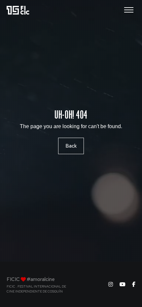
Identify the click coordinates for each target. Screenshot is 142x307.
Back (71, 146)
